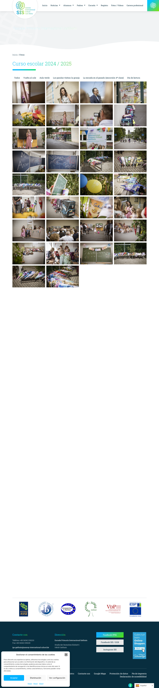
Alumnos (67, 5)
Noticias (54, 5)
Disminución (35, 678)
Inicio (44, 5)
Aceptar (14, 678)
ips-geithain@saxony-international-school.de (30, 647)
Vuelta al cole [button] (29, 77)
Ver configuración (57, 678)
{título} (30, 684)
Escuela (91, 5)
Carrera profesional (135, 5)
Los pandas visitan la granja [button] (66, 77)
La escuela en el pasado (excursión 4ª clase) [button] (103, 77)
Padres (80, 5)
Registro (104, 5)
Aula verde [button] (45, 77)
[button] (66, 654)
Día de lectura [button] (133, 77)
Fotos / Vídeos (117, 5)
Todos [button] (17, 77)
